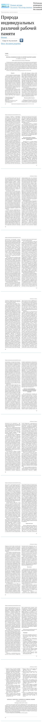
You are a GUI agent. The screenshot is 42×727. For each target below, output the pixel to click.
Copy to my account (9, 41)
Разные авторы (16, 5)
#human (4, 37)
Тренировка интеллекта (9, 12)
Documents (14, 7)
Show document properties (11, 44)
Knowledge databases (25, 7)
